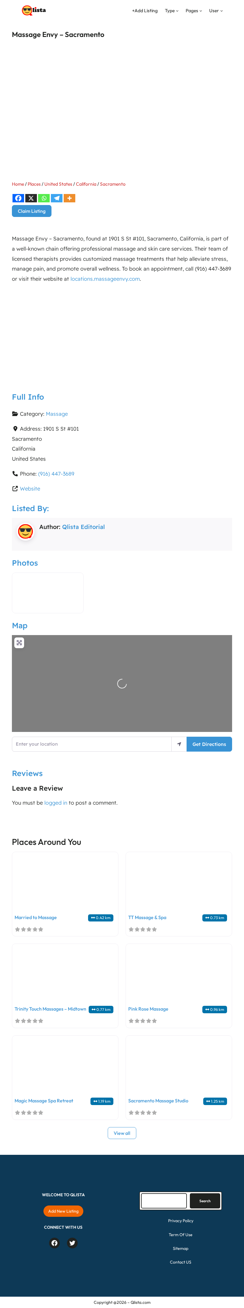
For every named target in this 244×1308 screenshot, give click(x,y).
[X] (31, 198)
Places (34, 184)
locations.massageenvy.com (105, 278)
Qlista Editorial (83, 526)
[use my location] (179, 744)
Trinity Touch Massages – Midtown (50, 1009)
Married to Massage (36, 917)
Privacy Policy (180, 1220)
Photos (25, 562)
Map (19, 625)
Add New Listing (63, 1211)
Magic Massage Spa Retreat (44, 1101)
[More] (69, 198)
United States (58, 184)
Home (18, 184)
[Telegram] (56, 198)
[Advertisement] (122, 333)
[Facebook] (18, 198)
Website (30, 488)
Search (205, 1201)
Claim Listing (32, 211)
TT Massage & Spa (147, 917)
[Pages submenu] (200, 10)
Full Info (28, 396)
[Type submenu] (177, 10)
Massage (57, 413)
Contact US (180, 1262)
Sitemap (180, 1248)
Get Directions (209, 744)
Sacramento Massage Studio (158, 1101)
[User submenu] (221, 10)
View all (122, 1133)
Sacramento (113, 184)
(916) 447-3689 (56, 473)
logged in (55, 802)
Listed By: (30, 508)
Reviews (27, 773)
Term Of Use (181, 1234)
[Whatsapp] (44, 198)
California (86, 184)
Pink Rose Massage (148, 1009)
